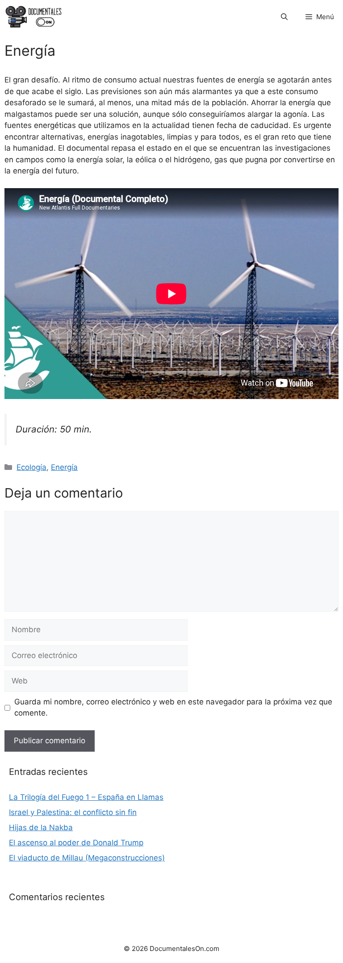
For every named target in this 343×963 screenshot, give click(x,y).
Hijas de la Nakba (41, 827)
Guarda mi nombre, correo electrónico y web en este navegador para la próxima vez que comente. (173, 707)
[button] (284, 16)
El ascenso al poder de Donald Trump (76, 842)
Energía (64, 467)
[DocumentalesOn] (33, 16)
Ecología (31, 467)
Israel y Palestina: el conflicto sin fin (73, 812)
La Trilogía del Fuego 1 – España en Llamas (86, 797)
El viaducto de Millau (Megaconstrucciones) (87, 857)
